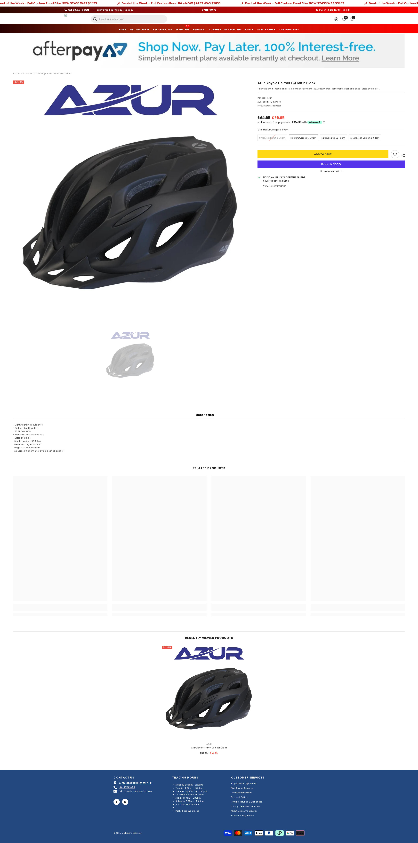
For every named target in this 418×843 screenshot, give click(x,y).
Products (27, 73)
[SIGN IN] (336, 19)
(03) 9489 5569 (127, 787)
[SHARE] (402, 155)
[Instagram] (125, 802)
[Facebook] (116, 802)
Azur (269, 97)
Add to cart (323, 154)
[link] (60, 609)
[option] (130, 197)
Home (16, 73)
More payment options (331, 171)
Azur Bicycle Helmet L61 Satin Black (209, 747)
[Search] (129, 19)
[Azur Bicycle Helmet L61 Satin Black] (209, 693)
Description (205, 415)
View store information (274, 186)
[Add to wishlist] (395, 154)
